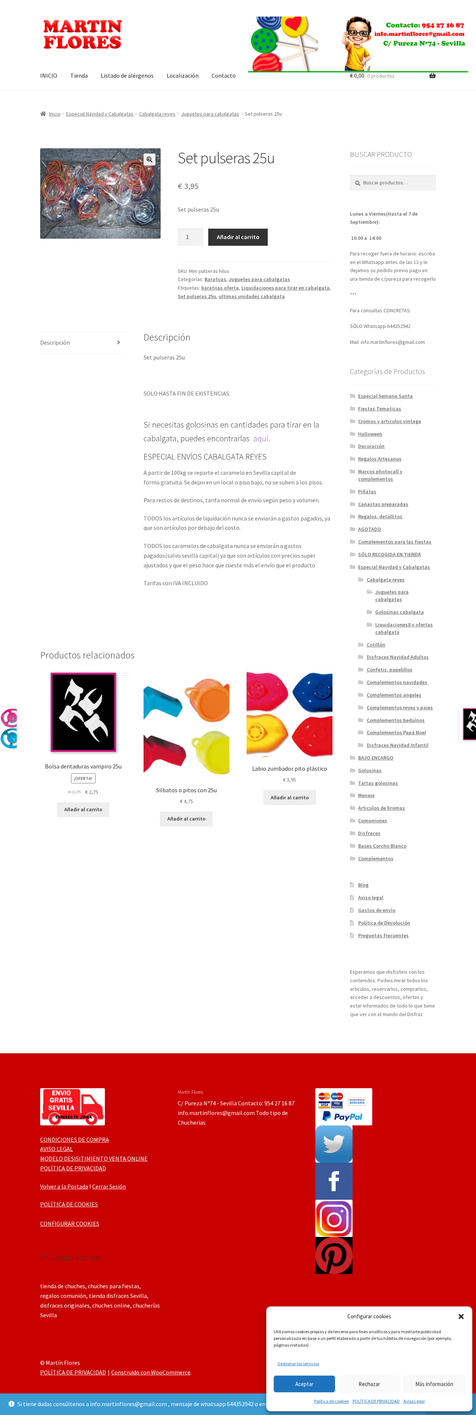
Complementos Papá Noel (396, 732)
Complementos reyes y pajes (400, 707)
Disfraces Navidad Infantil (397, 745)
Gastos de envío (376, 910)
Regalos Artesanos (380, 458)
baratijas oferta (220, 287)
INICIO (48, 75)
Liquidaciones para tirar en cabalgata (285, 287)
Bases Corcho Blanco (382, 845)
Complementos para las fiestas (394, 541)
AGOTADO (369, 529)
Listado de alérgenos (127, 75)
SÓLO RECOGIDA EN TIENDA (389, 554)
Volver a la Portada (64, 1186)
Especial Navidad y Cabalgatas (100, 113)
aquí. (261, 438)
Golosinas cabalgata (399, 612)
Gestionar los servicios (298, 1363)
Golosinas (370, 770)
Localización (183, 75)
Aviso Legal (414, 1401)
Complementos (375, 858)
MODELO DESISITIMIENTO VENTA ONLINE (94, 1158)
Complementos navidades (397, 682)
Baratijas (215, 279)
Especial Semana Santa (385, 396)
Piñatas (367, 491)
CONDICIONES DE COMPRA (74, 1139)
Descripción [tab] (55, 342)
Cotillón (376, 644)
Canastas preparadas (383, 504)
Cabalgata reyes (157, 113)
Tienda (79, 75)
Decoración (371, 446)
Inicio (55, 113)
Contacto (224, 75)
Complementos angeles (394, 695)
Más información (434, 1383)
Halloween (370, 434)
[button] (461, 1316)
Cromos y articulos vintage (389, 421)
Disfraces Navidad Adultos (398, 657)
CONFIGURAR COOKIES (69, 1223)
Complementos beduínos (396, 720)
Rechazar (369, 1383)
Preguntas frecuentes (383, 935)
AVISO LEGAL (56, 1149)
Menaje (366, 795)
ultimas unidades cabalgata (252, 296)
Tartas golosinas (378, 783)
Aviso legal (370, 897)
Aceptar (304, 1383)
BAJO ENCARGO (375, 757)
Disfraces (369, 833)
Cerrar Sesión (109, 1186)
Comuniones (372, 820)
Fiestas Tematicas (379, 408)
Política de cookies (331, 1401)
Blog (363, 884)
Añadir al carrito (238, 237)
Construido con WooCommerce (150, 1372)
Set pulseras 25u (197, 296)
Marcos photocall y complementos (380, 475)
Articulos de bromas (381, 808)
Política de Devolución (384, 922)
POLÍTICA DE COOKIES (69, 1204)
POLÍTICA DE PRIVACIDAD (376, 1401)
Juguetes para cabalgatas (210, 113)
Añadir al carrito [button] (83, 809)
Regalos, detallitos (380, 516)
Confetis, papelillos (389, 669)
